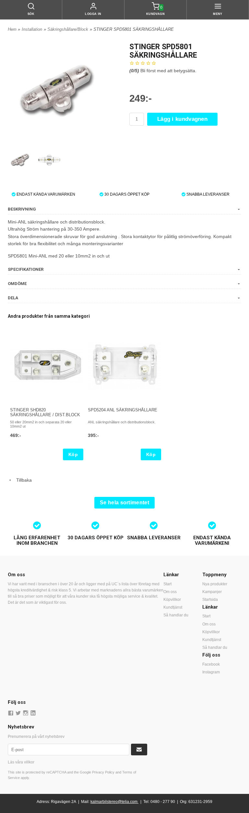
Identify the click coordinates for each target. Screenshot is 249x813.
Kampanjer (212, 592)
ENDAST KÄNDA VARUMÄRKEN (45, 194)
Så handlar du (175, 615)
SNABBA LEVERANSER (207, 194)
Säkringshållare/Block (67, 29)
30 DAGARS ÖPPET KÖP (126, 194)
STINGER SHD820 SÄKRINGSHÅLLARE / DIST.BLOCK (45, 412)
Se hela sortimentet (124, 502)
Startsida (210, 599)
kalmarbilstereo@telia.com (113, 801)
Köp (73, 454)
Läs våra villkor (21, 762)
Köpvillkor (172, 599)
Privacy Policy (103, 772)
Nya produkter (214, 584)
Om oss (170, 592)
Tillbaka (22, 480)
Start (167, 584)
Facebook (211, 664)
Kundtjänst (172, 607)
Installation (32, 29)
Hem (12, 29)
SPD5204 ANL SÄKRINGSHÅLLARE (122, 409)
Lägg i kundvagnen (182, 119)
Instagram (211, 672)
